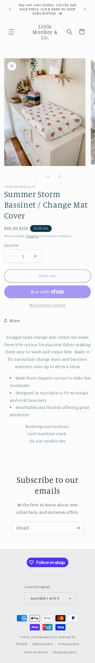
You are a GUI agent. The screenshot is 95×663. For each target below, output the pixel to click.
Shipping (32, 236)
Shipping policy (65, 652)
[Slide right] (59, 176)
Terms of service (35, 652)
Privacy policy (68, 644)
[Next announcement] (85, 9)
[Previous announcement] (10, 9)
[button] (11, 32)
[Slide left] (35, 176)
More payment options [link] (47, 305)
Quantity (11, 245)
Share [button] (15, 320)
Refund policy (42, 644)
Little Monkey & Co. (44, 637)
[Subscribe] (78, 528)
